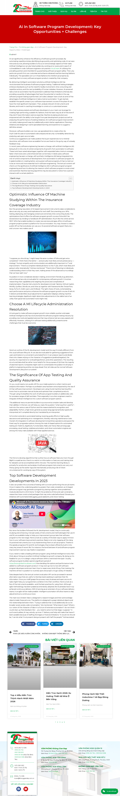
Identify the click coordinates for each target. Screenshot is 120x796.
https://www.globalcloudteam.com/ (22, 563)
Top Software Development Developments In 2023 (31, 188)
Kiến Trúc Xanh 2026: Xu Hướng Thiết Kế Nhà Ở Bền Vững (58, 696)
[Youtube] (25, 789)
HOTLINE (68, 3)
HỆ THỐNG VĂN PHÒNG (48, 3)
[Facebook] (18, 789)
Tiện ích (93, 11)
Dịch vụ (64, 11)
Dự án (73, 11)
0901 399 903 (19, 752)
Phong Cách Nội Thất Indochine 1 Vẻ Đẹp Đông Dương (95, 697)
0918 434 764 (19, 750)
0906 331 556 (19, 755)
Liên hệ (83, 11)
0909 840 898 (19, 757)
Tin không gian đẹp (26, 47)
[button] (28, 624)
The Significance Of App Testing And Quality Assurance (32, 186)
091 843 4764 (52, 753)
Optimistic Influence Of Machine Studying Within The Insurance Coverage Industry (42, 181)
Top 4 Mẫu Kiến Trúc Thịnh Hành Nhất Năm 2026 (22, 698)
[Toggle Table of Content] (69, 178)
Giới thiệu (52, 11)
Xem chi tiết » (14, 711)
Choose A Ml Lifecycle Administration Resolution (29, 183)
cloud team (55, 68)
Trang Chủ (13, 47)
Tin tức (104, 11)
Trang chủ (39, 11)
